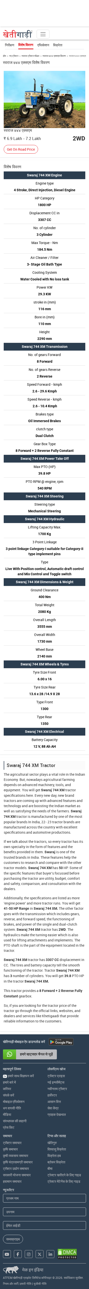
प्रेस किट (8, 1127)
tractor (70, 790)
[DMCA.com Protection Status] (67, 1254)
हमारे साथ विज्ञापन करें (19, 1075)
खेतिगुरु (52, 1142)
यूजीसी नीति (40, 1284)
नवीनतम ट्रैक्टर (57, 1088)
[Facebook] (18, 1254)
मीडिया (7, 1114)
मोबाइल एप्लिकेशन (13, 1101)
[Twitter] (40, 1254)
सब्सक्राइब (13, 1239)
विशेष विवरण (25, 45)
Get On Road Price (21, 149)
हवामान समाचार (12, 1181)
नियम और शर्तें (10, 1284)
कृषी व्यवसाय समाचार (15, 1155)
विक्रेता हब (54, 1155)
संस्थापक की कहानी (14, 1121)
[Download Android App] (61, 1041)
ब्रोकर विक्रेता (56, 1162)
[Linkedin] (50, 1254)
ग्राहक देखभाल (56, 1114)
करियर (7, 1088)
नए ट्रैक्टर (13, 55)
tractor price (57, 1005)
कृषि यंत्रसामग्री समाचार (18, 1162)
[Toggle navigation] (43, 34)
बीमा (49, 1168)
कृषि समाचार (10, 1149)
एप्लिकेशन (43, 45)
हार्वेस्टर (52, 1095)
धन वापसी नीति (12, 1108)
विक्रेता (57, 45)
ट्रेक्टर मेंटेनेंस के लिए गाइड (63, 1181)
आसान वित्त (54, 1101)
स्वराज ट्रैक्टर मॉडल (30, 55)
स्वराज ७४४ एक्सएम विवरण (54, 55)
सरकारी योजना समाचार (17, 1175)
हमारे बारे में (9, 1082)
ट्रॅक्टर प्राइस (56, 1075)
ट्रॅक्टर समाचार (12, 1142)
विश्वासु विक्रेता (56, 1149)
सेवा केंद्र (53, 1108)
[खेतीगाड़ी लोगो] (18, 34)
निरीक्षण (9, 45)
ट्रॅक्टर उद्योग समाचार (16, 1168)
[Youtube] (7, 1254)
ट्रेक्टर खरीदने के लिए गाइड (64, 1175)
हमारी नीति (25, 1284)
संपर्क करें (8, 1095)
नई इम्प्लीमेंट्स (55, 1082)
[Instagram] (29, 1254)
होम (4, 55)
